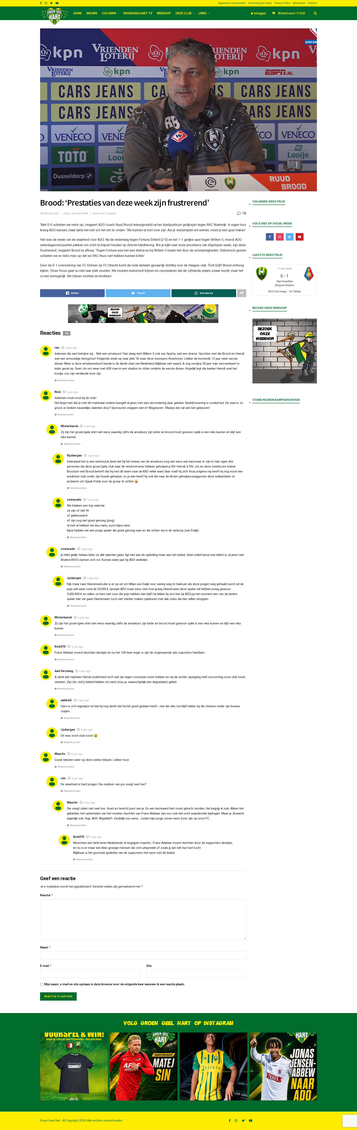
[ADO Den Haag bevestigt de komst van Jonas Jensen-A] (213, 1066)
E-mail (46, 966)
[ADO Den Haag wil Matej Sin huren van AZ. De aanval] (144, 1066)
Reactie (46, 895)
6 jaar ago (71, 347)
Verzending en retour (260, 3)
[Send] (203, 293)
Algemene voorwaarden (231, 3)
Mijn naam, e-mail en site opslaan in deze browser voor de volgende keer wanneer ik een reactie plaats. (114, 984)
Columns (109, 13)
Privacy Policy (282, 3)
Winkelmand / (291, 13)
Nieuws (91, 13)
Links (202, 13)
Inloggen (259, 13)
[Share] (72, 293)
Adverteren (299, 3)
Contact (312, 3)
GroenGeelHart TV (137, 13)
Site (149, 965)
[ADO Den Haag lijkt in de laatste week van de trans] (283, 1066)
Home (77, 13)
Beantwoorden (66, 380)
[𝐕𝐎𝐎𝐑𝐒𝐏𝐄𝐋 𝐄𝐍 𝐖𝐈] (74, 1066)
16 (243, 213)
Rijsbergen (74, 455)
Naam (45, 947)
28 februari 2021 (49, 213)
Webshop (164, 13)
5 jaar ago (93, 499)
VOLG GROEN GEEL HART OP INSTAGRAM (178, 1023)
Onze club (183, 13)
